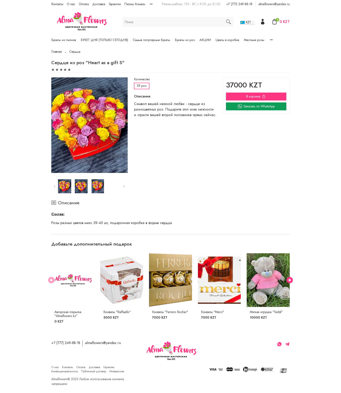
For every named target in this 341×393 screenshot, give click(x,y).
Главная (56, 51)
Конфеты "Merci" (212, 312)
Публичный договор (93, 371)
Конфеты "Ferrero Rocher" (170, 312)
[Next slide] (121, 125)
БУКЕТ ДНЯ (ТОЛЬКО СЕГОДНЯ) (104, 40)
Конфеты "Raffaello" (117, 312)
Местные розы (254, 40)
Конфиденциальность (64, 371)
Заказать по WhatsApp (259, 106)
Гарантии (115, 4)
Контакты (57, 4)
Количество (142, 79)
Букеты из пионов (63, 40)
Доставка (98, 4)
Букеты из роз (185, 40)
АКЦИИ (205, 40)
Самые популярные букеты (151, 40)
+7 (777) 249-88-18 (239, 4)
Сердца (74, 51)
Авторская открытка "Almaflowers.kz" (67, 314)
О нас (71, 4)
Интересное (116, 371)
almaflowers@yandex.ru (274, 4)
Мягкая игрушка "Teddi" (266, 312)
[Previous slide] (57, 125)
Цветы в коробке (227, 40)
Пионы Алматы (134, 4)
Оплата (84, 4)
